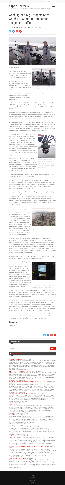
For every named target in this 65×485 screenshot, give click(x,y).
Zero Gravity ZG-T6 (14, 425)
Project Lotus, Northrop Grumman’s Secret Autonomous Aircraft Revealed (29, 382)
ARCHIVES (32, 477)
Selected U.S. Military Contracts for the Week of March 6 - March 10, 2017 (29, 446)
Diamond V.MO (13, 415)
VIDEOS (32, 475)
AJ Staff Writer (18, 27)
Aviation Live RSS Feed (18, 353)
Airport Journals (19, 6)
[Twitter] (10, 31)
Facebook (42, 1)
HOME (32, 482)
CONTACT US (33, 480)
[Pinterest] (20, 31)
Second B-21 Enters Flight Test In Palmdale (21, 394)
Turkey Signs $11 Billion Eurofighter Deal (20, 371)
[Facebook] (13, 31)
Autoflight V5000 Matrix (15, 359)
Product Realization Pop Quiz (17, 458)
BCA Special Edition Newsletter (17, 436)
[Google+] (17, 31)
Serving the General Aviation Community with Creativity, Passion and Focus (29, 8)
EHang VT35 (12, 404)
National (27, 27)
